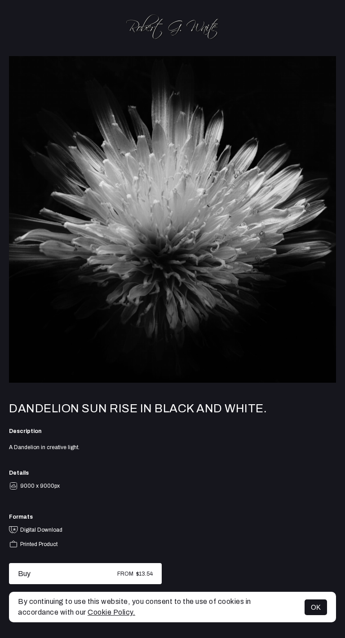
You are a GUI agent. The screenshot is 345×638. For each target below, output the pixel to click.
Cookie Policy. (111, 612)
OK (316, 607)
